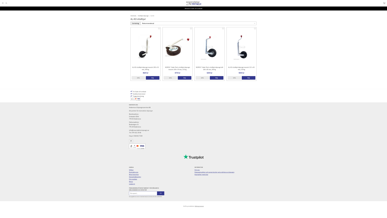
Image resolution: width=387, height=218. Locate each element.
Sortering (135, 23)
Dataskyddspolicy (135, 177)
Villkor (131, 170)
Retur (131, 182)
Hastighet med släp (201, 174)
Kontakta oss (133, 172)
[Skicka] (160, 193)
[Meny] (3, 3)
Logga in (132, 184)
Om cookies (133, 179)
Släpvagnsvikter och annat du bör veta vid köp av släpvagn (214, 172)
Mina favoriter (134, 174)
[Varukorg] (384, 3)
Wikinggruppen (199, 206)
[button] (152, 78)
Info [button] (138, 78)
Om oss (197, 170)
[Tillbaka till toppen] (2, 215)
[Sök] (6, 3)
